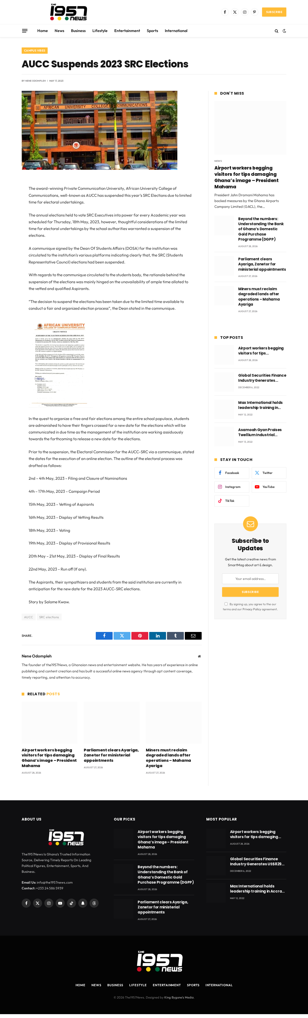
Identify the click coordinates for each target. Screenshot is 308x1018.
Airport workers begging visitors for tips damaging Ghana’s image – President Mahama (49, 758)
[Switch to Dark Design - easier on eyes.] (284, 31)
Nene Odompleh (35, 80)
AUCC (28, 617)
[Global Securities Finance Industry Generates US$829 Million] (224, 382)
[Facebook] (5, 195)
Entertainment (127, 30)
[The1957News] (64, 12)
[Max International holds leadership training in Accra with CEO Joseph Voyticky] (224, 409)
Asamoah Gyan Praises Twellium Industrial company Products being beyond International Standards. (262, 432)
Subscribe (274, 12)
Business (78, 30)
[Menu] (24, 30)
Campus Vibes (34, 50)
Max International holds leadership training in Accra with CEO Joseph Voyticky (260, 405)
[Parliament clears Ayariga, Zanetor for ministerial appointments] (112, 723)
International (176, 30)
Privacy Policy (252, 609)
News (59, 30)
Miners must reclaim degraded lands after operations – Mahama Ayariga (168, 758)
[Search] (276, 30)
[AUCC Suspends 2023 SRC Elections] (99, 168)
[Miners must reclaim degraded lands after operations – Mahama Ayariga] (174, 723)
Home (42, 30)
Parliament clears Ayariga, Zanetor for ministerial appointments (111, 755)
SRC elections (49, 617)
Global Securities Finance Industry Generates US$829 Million (262, 378)
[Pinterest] (5, 231)
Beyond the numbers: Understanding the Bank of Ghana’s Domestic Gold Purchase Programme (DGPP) (260, 229)
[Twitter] (5, 207)
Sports (152, 30)
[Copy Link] (5, 256)
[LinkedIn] (5, 219)
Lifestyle (100, 30)
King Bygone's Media (179, 997)
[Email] (5, 244)
